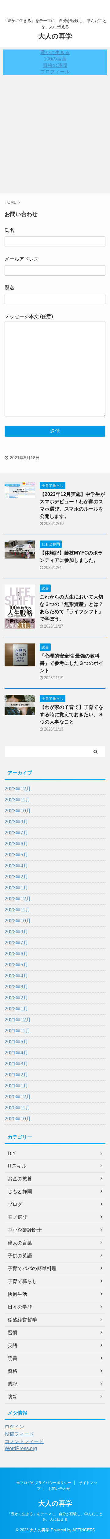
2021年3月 (16, 1063)
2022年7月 (16, 942)
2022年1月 (16, 1008)
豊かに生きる (55, 52)
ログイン (14, 1426)
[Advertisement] (55, 135)
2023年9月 (16, 821)
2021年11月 (17, 1030)
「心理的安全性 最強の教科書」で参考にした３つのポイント (71, 663)
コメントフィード (24, 1441)
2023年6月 (16, 843)
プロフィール (55, 71)
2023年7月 (16, 832)
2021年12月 (18, 1019)
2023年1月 (16, 887)
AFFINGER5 (83, 1530)
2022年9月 (16, 931)
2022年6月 (16, 953)
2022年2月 (16, 997)
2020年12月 (18, 1096)
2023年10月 (18, 810)
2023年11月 (17, 799)
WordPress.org (21, 1448)
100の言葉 (55, 58)
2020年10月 (18, 1118)
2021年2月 (16, 1074)
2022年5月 (16, 964)
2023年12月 (18, 788)
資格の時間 (55, 65)
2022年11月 (17, 909)
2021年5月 (16, 1041)
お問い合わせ (59, 1488)
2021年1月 (16, 1085)
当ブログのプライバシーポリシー (43, 1483)
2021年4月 (16, 1052)
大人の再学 (55, 36)
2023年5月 (16, 854)
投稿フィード (19, 1434)
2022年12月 (18, 898)
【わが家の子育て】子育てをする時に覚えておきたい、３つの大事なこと (71, 714)
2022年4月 (16, 975)
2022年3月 (16, 986)
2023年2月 (16, 876)
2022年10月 (18, 920)
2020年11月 (17, 1107)
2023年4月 (16, 865)
